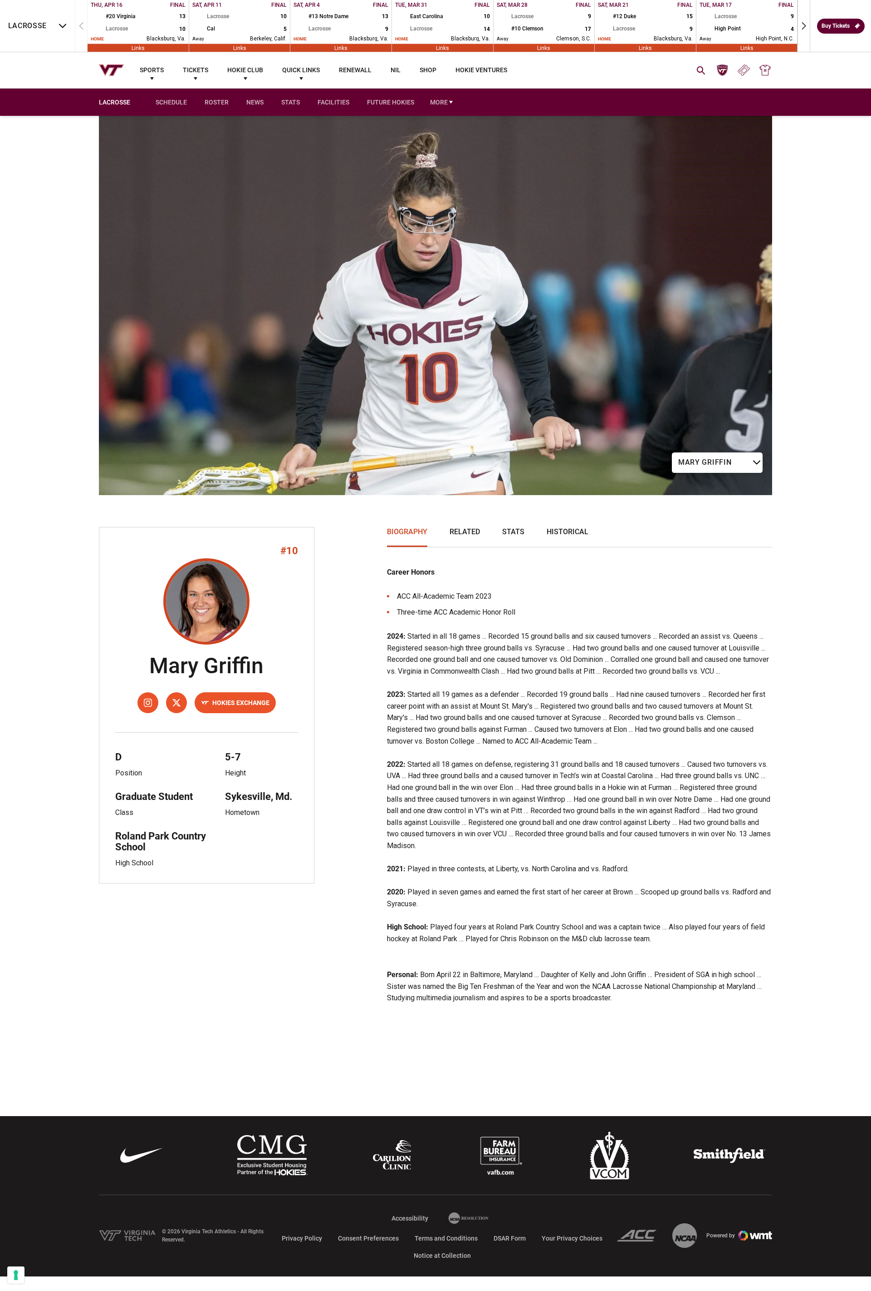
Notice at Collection (442, 1255)
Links (138, 48)
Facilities (333, 102)
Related (465, 531)
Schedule (171, 102)
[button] (804, 26)
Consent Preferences (368, 1238)
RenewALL (355, 70)
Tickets (195, 70)
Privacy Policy (302, 1238)
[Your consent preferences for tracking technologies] (15, 1275)
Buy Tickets (836, 26)
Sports (152, 70)
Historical (567, 531)
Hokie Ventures (481, 70)
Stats (290, 102)
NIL (396, 70)
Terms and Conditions (446, 1238)
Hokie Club (245, 70)
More (439, 102)
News (255, 102)
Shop (428, 70)
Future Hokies (390, 102)
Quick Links (301, 70)
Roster (217, 102)
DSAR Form (510, 1238)
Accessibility (409, 1218)
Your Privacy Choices (572, 1238)
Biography (407, 531)
